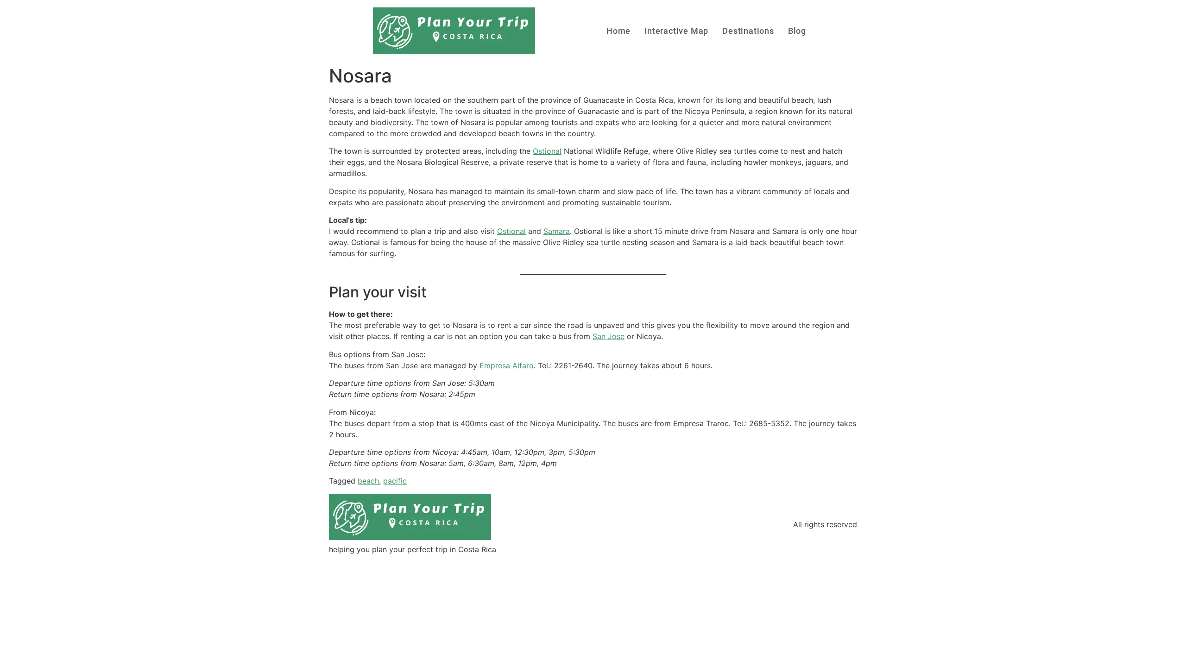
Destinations (748, 31)
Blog (797, 31)
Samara (556, 231)
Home (618, 31)
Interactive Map (676, 31)
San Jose (609, 336)
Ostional (547, 151)
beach (368, 480)
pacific (395, 480)
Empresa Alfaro (506, 365)
